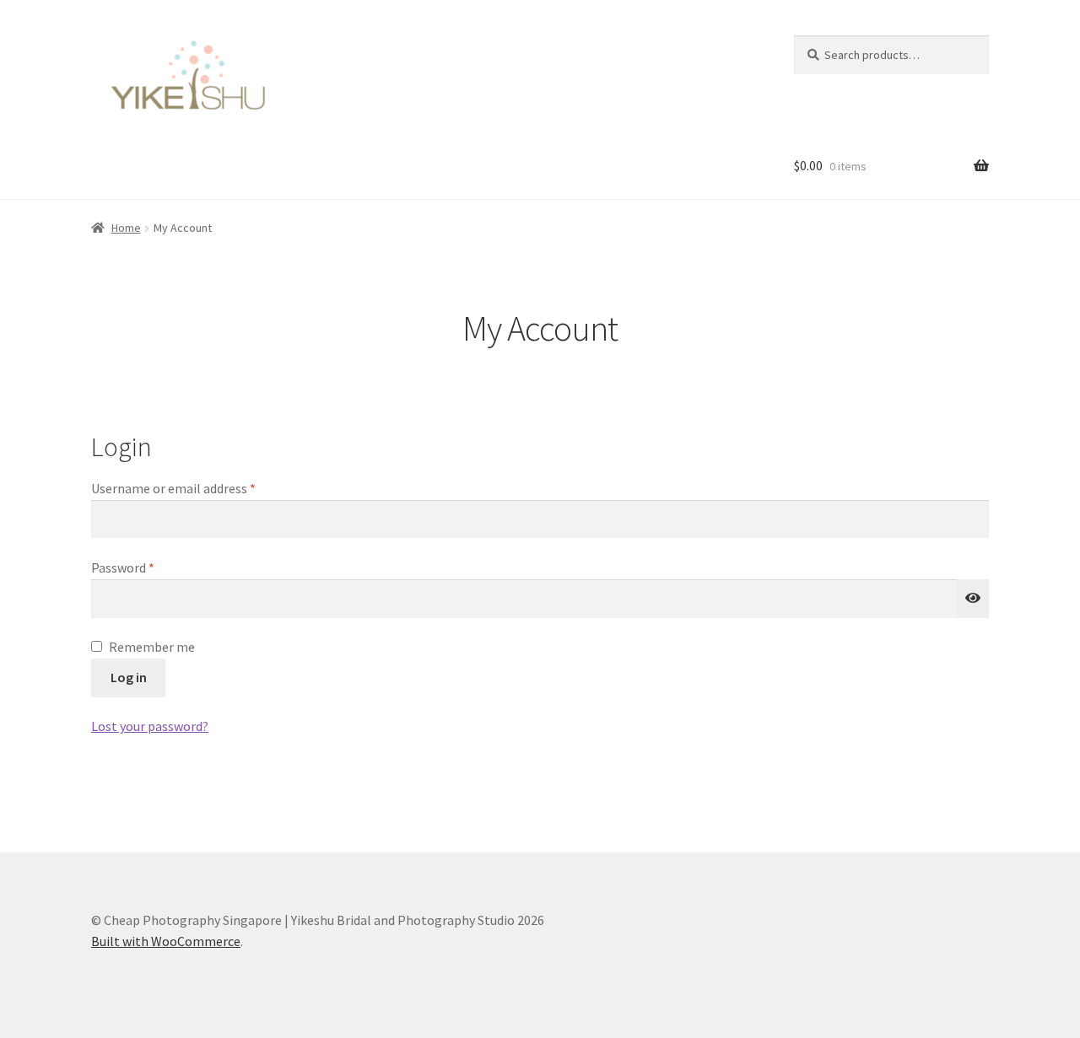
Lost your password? (149, 726)
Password (147, 567)
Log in (129, 677)
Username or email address (198, 488)
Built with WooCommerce (165, 941)
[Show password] (973, 598)
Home (126, 227)
